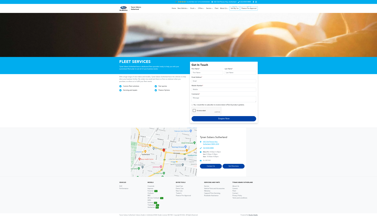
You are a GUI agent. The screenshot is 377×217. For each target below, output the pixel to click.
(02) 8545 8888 (245, 2)
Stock (192, 8)
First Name (196, 69)
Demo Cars (180, 188)
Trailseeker (151, 205)
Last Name (229, 69)
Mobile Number (197, 86)
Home (174, 8)
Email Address (197, 77)
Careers (235, 188)
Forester (151, 191)
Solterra (150, 202)
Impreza (150, 188)
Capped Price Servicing (212, 193)
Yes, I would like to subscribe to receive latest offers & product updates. (219, 105)
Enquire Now (224, 119)
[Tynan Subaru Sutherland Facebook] (253, 2)
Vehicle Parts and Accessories (214, 188)
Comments (196, 94)
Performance (123, 188)
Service (208, 8)
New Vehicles (182, 8)
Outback (151, 193)
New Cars (179, 191)
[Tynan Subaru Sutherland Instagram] (256, 2)
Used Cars (179, 186)
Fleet (216, 8)
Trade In (179, 193)
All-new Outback (153, 198)
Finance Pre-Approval (248, 8)
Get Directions (233, 166)
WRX (149, 200)
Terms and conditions (239, 198)
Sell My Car (235, 8)
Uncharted (151, 207)
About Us (223, 8)
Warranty (207, 191)
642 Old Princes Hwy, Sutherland (225, 2)
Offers (200, 8)
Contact (235, 193)
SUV (120, 186)
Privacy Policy (237, 195)
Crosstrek (151, 186)
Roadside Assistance (211, 195)
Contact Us (211, 166)
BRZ (149, 195)
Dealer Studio (253, 215)
